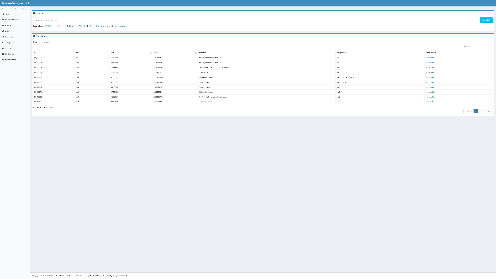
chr (77, 52)
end (156, 52)
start (112, 52)
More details (431, 52)
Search (485, 20)
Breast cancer (120, 26)
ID (35, 52)
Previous (468, 111)
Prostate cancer (103, 26)
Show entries (42, 42)
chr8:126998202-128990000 (55, 26)
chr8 (72, 26)
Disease (202, 52)
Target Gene (342, 52)
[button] (32, 3)
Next (489, 111)
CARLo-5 (81, 26)
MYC (90, 26)
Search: (467, 46)
